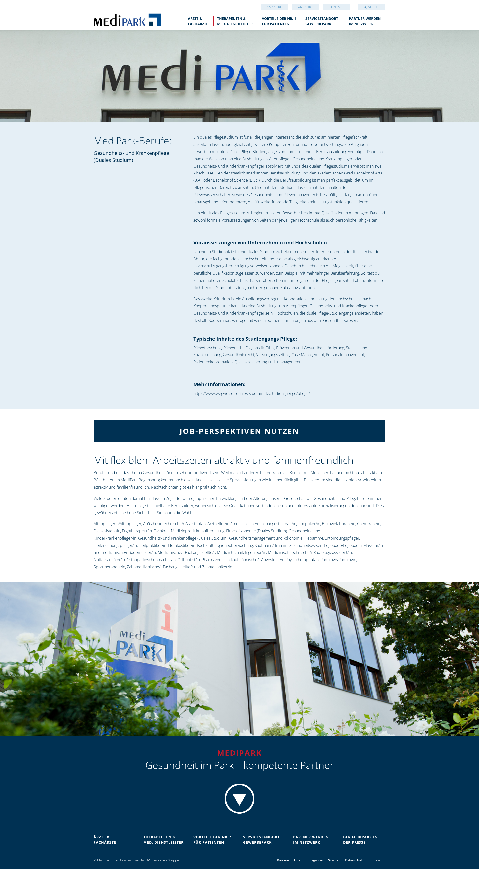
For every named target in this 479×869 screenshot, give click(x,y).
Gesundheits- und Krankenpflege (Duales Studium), (183, 538)
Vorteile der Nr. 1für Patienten (279, 21)
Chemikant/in (368, 523)
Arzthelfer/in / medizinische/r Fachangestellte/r (248, 523)
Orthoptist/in (188, 559)
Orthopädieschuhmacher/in (151, 559)
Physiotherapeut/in (302, 559)
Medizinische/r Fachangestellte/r (186, 552)
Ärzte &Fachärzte (198, 21)
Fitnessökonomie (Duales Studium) (256, 531)
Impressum (376, 860)
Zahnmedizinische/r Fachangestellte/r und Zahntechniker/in (179, 567)
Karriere (274, 7)
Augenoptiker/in (306, 523)
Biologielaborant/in (338, 523)
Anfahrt (305, 7)
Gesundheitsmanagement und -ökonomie (266, 538)
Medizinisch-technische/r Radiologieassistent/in (310, 552)
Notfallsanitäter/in (109, 559)
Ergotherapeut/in (137, 531)
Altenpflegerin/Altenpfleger (117, 523)
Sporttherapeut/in (109, 567)
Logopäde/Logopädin (343, 545)
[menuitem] (274, 7)
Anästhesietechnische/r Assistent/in (174, 523)
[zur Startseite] (127, 19)
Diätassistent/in (107, 531)
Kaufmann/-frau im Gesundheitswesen (288, 545)
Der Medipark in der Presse (360, 840)
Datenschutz (354, 860)
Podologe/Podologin (338, 559)
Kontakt (336, 7)
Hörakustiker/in (181, 545)
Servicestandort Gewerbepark (321, 21)
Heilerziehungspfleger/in (115, 545)
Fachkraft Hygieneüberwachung (225, 545)
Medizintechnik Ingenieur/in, (242, 552)
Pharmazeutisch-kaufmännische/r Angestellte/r (243, 559)
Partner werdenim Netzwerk (365, 21)
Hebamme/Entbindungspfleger (331, 538)
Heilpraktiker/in (152, 545)
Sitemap (334, 860)
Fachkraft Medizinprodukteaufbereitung (189, 531)
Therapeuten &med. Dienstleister (235, 21)
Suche (373, 7)
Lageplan (316, 860)
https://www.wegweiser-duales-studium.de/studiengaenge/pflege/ (251, 393)
